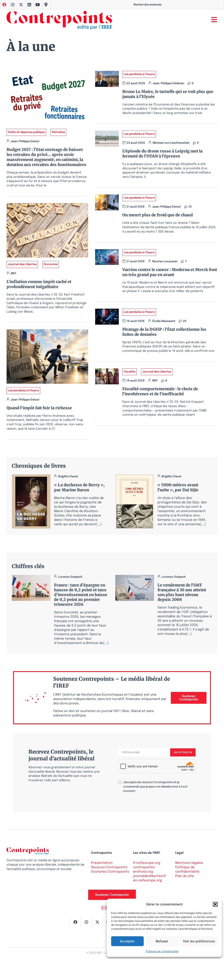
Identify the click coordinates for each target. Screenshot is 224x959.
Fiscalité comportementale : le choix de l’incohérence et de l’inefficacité (160, 391)
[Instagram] (12, 4)
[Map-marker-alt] (46, 4)
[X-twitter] (21, 4)
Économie (51, 264)
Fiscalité (129, 371)
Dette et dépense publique (26, 132)
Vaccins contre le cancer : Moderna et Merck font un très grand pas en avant (169, 272)
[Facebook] (75, 922)
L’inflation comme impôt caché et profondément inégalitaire (39, 284)
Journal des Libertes (22, 264)
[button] (215, 904)
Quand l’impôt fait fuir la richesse (39, 407)
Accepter (127, 941)
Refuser (162, 941)
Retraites (58, 132)
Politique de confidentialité (162, 951)
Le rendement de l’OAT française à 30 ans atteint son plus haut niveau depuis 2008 (182, 592)
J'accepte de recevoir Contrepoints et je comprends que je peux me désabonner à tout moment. (155, 787)
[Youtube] (37, 4)
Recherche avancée (147, 4)
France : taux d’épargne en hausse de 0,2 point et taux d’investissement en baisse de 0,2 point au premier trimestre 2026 (80, 595)
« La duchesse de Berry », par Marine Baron (79, 487)
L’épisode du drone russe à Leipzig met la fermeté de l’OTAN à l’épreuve (162, 154)
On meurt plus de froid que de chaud (157, 214)
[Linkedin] (29, 4)
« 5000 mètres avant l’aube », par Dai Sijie (178, 487)
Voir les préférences (199, 941)
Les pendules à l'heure (23, 390)
